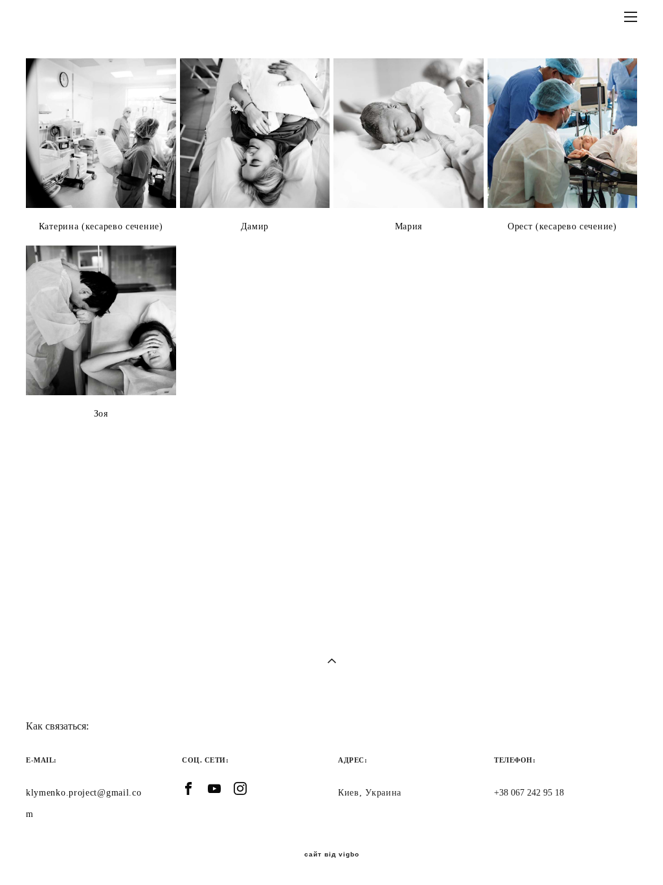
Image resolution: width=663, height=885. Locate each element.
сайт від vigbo (331, 854)
